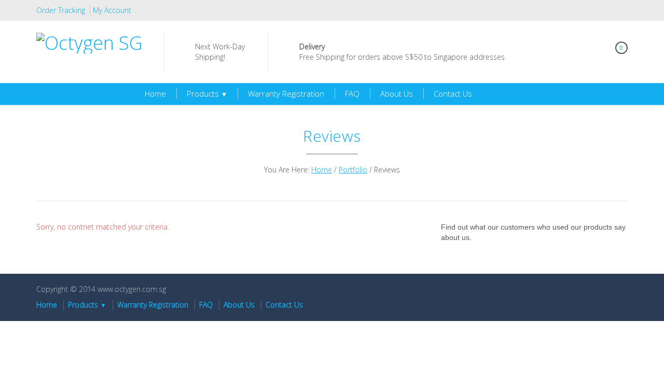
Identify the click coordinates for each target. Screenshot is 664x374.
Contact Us (453, 93)
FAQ (352, 93)
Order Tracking (60, 10)
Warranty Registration (286, 93)
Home (155, 93)
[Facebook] (620, 10)
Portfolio (353, 170)
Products (207, 93)
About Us (396, 93)
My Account (112, 10)
